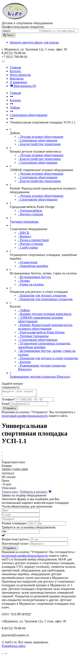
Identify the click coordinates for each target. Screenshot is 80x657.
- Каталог (24, 362)
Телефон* (8, 399)
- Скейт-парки (28, 247)
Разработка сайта (13, 646)
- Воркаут (24, 236)
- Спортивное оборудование (37, 140)
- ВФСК (23, 232)
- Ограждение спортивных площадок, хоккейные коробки (44, 345)
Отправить (9, 408)
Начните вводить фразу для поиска (34, 42)
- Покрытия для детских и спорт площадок (48, 358)
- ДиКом (24, 310)
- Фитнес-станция (30, 214)
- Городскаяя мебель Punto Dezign (41, 332)
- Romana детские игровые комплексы (44, 314)
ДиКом (15, 107)
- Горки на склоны (31, 284)
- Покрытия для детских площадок (42, 295)
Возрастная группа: (15, 539)
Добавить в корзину (33, 491)
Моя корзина (24, 86)
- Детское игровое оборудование (40, 136)
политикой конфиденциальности (25, 415)
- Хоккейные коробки (33, 266)
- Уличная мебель (30, 210)
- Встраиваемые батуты (34, 277)
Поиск (10, 35)
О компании (18, 82)
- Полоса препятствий (33, 240)
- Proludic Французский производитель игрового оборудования (45, 326)
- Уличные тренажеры (33, 336)
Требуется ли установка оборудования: (29, 527)
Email (5, 403)
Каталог (15, 71)
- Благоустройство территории (39, 144)
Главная (15, 67)
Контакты (17, 78)
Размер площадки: (14, 523)
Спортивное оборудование (28, 115)
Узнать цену (10, 491)
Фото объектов (20, 74)
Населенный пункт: (15, 543)
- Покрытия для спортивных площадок (45, 299)
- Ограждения (27, 262)
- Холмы (24, 280)
